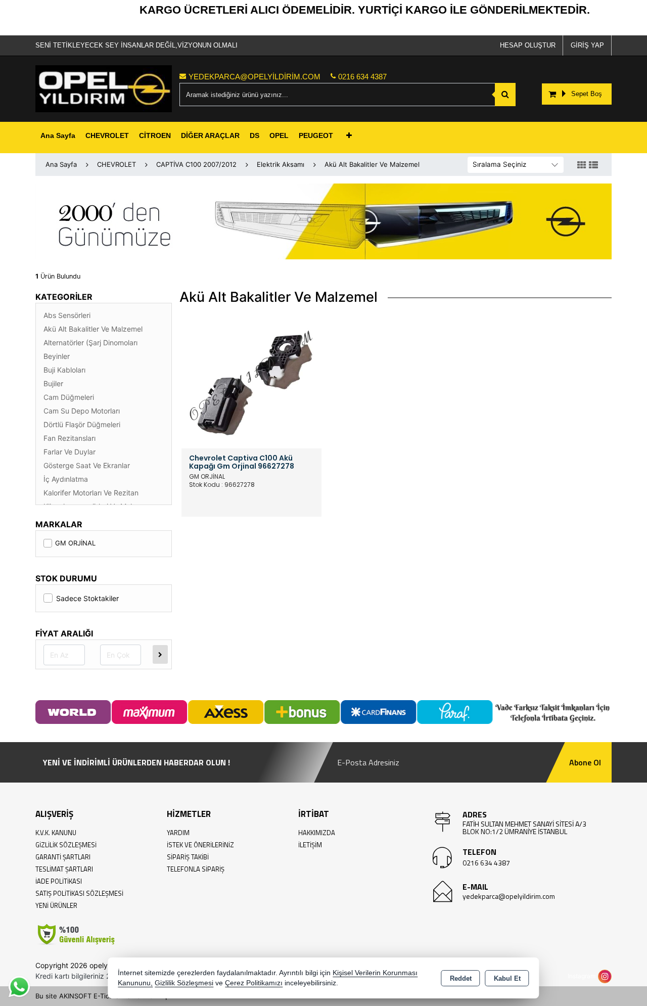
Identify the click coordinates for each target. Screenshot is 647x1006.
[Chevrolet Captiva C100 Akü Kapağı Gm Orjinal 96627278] (251, 378)
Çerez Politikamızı (254, 983)
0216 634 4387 (486, 862)
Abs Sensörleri (66, 315)
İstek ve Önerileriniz (200, 845)
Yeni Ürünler (56, 905)
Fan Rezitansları (69, 438)
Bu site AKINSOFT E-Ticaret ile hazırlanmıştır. (105, 996)
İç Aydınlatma (65, 479)
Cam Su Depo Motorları (81, 410)
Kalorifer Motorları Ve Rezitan (90, 492)
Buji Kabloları (64, 369)
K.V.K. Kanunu (55, 833)
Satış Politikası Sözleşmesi (79, 893)
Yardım (178, 833)
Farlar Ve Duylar (69, 451)
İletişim (310, 845)
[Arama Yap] (505, 94)
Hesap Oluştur (528, 45)
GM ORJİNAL (75, 543)
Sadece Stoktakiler (87, 598)
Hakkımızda (316, 833)
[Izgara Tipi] (581, 165)
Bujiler (53, 383)
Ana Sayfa (57, 135)
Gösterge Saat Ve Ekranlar (86, 465)
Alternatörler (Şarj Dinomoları (90, 342)
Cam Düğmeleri (68, 397)
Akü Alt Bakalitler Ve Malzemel (93, 329)
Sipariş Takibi (188, 857)
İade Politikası (58, 881)
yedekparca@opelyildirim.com (509, 896)
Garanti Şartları (62, 857)
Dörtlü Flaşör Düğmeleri (81, 424)
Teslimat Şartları (64, 869)
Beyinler (56, 356)
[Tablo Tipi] (593, 165)
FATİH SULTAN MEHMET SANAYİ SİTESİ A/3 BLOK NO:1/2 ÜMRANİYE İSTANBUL (524, 827)
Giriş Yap (587, 45)
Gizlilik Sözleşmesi (66, 845)
